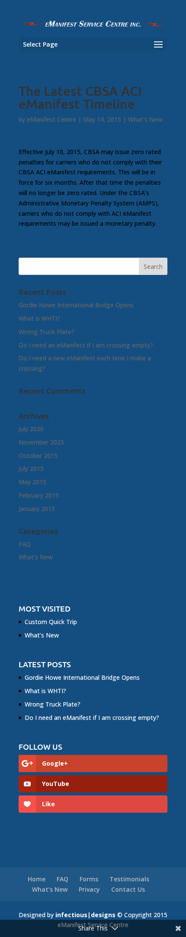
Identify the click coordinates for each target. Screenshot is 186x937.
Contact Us (128, 889)
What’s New (42, 635)
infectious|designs (85, 915)
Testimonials (129, 879)
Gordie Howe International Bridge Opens (76, 305)
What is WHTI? (39, 318)
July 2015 (31, 468)
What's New (145, 119)
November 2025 (41, 442)
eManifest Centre (51, 119)
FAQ (25, 544)
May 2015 (32, 482)
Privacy (89, 889)
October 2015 (38, 455)
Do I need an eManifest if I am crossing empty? (86, 345)
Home (36, 879)
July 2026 (31, 429)
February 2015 (39, 495)
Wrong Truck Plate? (46, 332)
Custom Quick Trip (51, 622)
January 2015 (37, 509)
